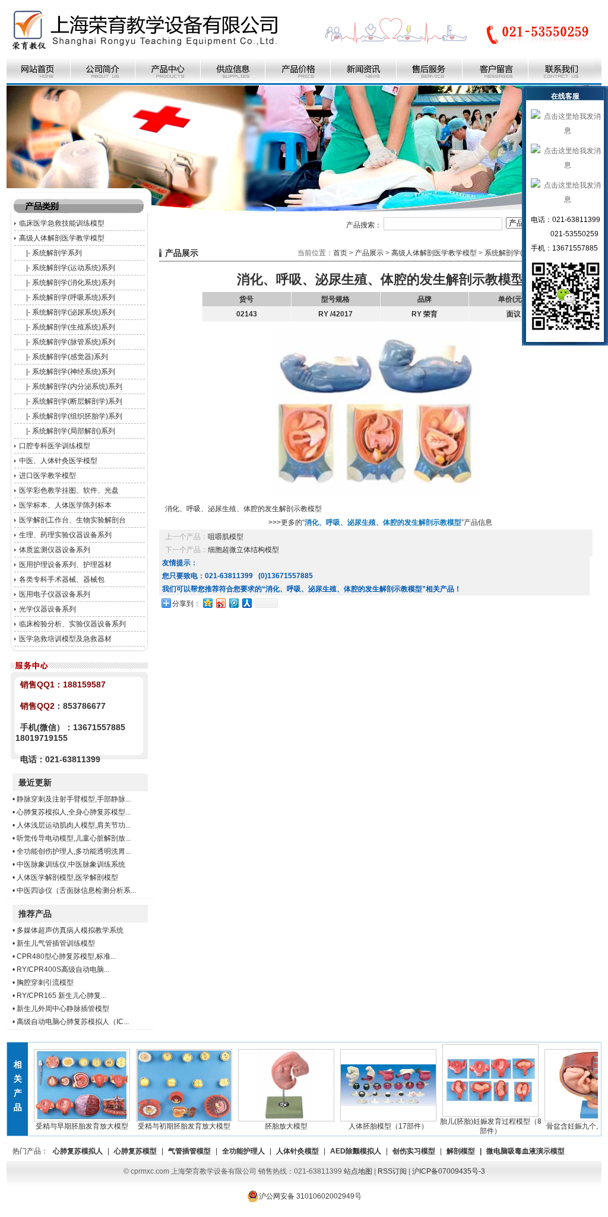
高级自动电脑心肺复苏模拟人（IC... (73, 1022)
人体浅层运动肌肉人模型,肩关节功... (74, 825)
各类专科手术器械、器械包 (61, 579)
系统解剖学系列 (57, 253)
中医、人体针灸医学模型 (58, 461)
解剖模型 (460, 1151)
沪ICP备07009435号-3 (448, 1171)
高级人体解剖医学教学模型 (61, 238)
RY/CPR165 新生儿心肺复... (61, 995)
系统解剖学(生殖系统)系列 (73, 327)
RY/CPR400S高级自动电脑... (63, 969)
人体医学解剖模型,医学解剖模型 (67, 877)
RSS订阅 (392, 1171)
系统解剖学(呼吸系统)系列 (73, 297)
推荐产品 (35, 913)
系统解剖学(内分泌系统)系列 (77, 386)
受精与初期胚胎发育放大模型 (170, 1126)
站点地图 (358, 1171)
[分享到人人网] (246, 602)
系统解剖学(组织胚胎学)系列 (77, 416)
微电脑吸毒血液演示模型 (525, 1151)
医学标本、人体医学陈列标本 (65, 505)
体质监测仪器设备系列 (54, 550)
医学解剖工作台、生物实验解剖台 (72, 520)
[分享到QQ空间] (207, 602)
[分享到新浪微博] (220, 602)
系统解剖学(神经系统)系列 (73, 371)
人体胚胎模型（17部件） (374, 1126)
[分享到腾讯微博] (233, 602)
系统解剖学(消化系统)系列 (73, 282)
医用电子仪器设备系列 (54, 594)
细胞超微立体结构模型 (243, 550)
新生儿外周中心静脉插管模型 (63, 1008)
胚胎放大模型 (272, 1126)
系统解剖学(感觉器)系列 (70, 357)
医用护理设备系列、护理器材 (65, 564)
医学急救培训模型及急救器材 (65, 639)
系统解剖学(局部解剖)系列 (73, 431)
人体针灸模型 (297, 1151)
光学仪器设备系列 (47, 609)
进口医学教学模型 (47, 475)
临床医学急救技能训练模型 (61, 223)
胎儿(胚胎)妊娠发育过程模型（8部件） (477, 1126)
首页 (340, 253)
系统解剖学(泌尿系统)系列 (73, 312)
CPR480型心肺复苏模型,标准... (66, 956)
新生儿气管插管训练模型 (56, 943)
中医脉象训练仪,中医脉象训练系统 (71, 864)
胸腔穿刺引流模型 (45, 982)
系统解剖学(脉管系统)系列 (73, 342)
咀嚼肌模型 (225, 537)
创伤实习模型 (413, 1151)
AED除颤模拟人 (355, 1151)
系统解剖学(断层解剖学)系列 (77, 401)
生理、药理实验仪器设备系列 (65, 535)
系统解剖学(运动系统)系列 (73, 268)
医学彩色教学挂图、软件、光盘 (69, 490)
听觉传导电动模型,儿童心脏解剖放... (74, 838)
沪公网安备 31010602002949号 (310, 1196)
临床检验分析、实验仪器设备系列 (72, 624)
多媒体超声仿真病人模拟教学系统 (70, 930)
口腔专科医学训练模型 (54, 446)
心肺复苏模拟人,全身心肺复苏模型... (74, 812)
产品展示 (369, 253)
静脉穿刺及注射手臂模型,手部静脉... (74, 799)
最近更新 (35, 782)
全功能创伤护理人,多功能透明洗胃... (74, 851)
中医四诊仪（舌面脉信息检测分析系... (76, 890)
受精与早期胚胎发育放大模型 (68, 1126)
